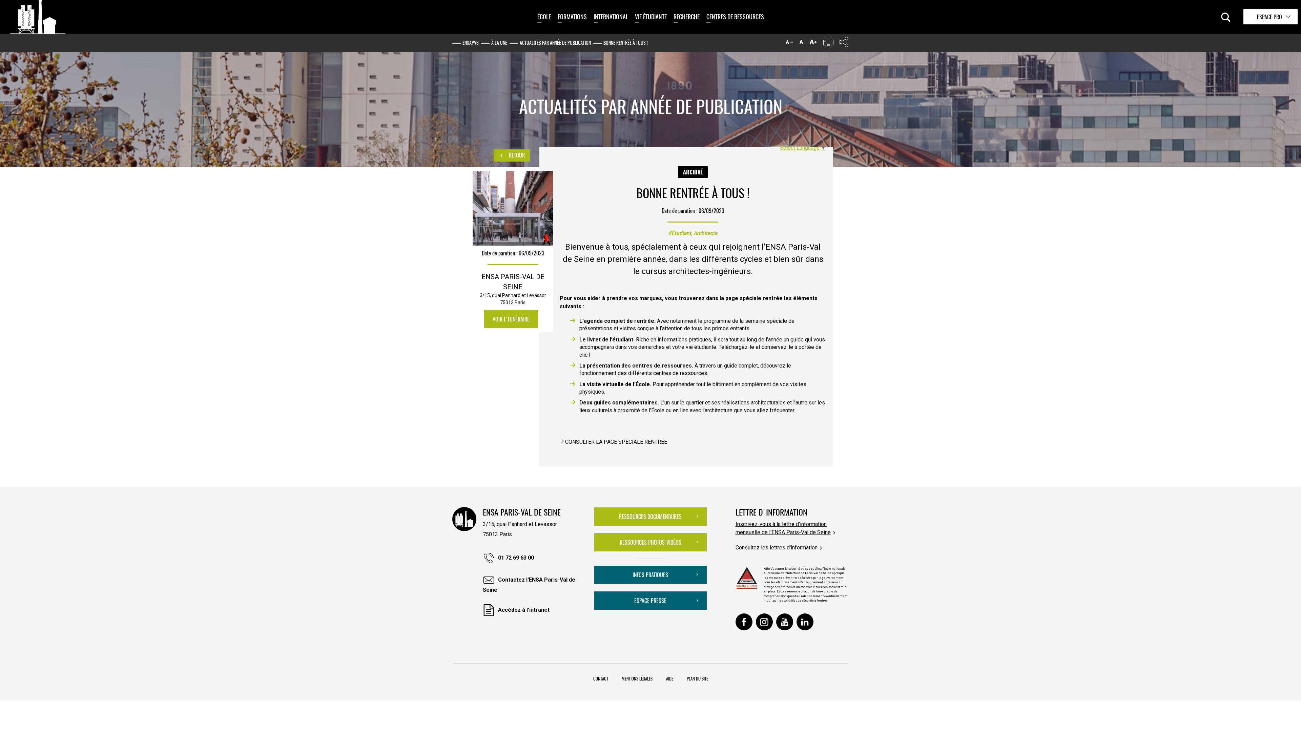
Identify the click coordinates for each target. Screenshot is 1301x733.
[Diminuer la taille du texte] (789, 43)
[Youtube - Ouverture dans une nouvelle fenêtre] (784, 621)
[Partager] (844, 43)
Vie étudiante (651, 16)
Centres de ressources (735, 16)
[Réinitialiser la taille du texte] (801, 43)
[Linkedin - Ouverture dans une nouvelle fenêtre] (805, 621)
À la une (499, 42)
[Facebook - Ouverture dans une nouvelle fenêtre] (744, 621)
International (611, 16)
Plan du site (697, 678)
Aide (669, 678)
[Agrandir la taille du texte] (813, 43)
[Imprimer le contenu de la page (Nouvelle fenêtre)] (828, 43)
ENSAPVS (470, 42)
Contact (600, 678)
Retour (516, 155)
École (544, 16)
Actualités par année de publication (555, 42)
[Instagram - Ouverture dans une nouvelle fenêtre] (764, 621)
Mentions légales (637, 678)
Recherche (687, 16)
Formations (572, 16)
